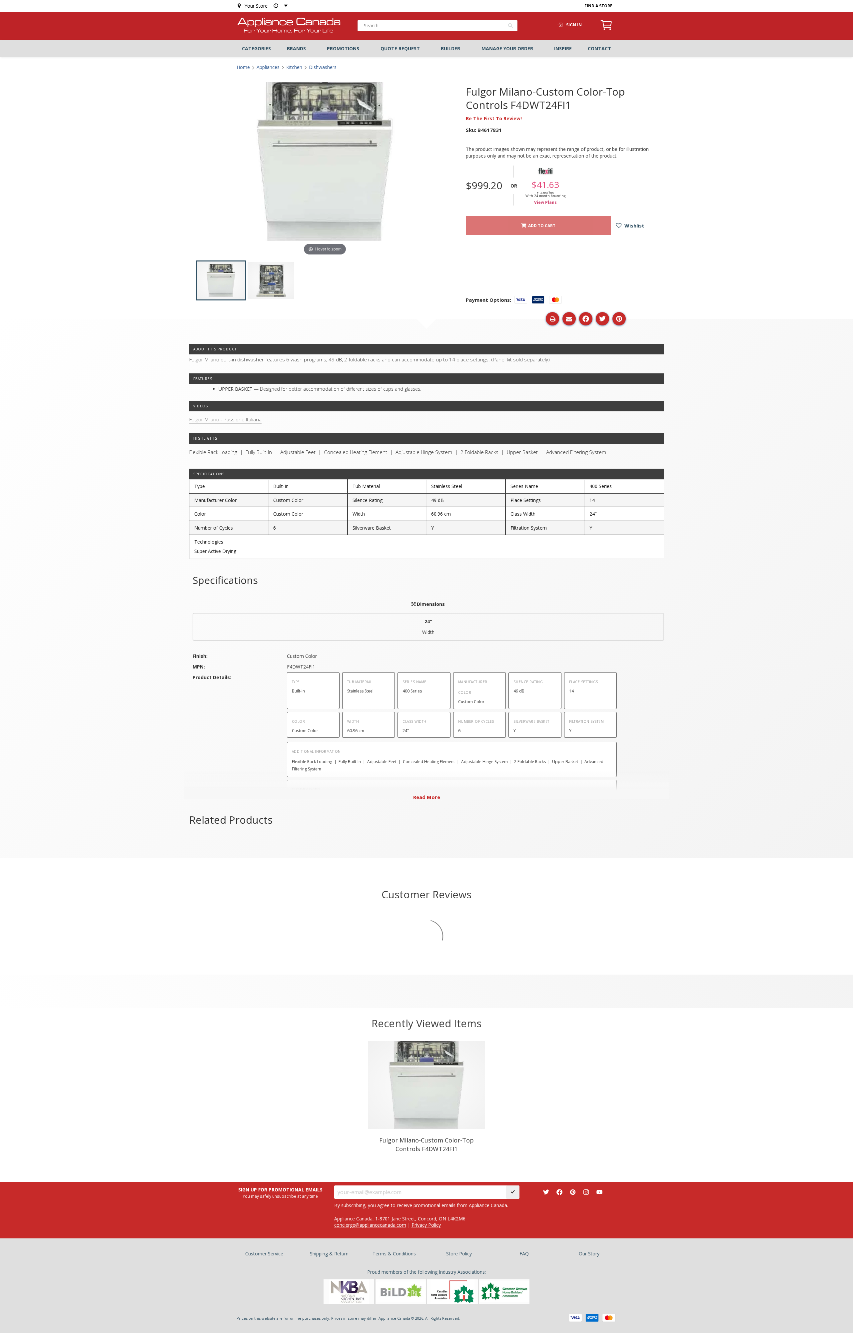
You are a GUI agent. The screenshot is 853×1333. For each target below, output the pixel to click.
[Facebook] (559, 1191)
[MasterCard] (608, 1318)
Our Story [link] (589, 1253)
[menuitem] (256, 48)
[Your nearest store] (279, 6)
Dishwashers (323, 67)
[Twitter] (546, 1191)
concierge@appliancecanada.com (370, 1225)
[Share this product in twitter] (602, 318)
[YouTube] (599, 1191)
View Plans (545, 202)
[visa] (575, 1318)
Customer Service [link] (264, 1253)
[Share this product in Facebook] (585, 318)
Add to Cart (540, 225)
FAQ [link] (524, 1253)
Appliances (268, 67)
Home (243, 67)
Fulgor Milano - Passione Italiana (225, 419)
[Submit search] (510, 26)
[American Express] (592, 1318)
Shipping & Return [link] (329, 1253)
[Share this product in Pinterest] (619, 318)
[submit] (512, 1192)
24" (428, 626)
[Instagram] (586, 1191)
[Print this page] (552, 318)
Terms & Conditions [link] (394, 1253)
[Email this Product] (569, 318)
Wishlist (633, 225)
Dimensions (430, 604)
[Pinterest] (572, 1191)
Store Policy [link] (459, 1253)
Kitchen (294, 67)
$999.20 (484, 185)
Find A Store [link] (598, 6)
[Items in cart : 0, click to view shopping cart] (606, 29)
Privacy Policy (426, 1225)
